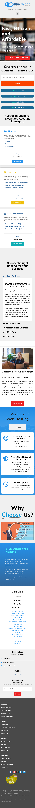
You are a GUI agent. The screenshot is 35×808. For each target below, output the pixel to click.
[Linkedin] (20, 772)
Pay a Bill (3, 761)
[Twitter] (24, 772)
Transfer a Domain (6, 710)
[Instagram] (17, 772)
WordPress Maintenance (8, 727)
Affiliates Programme (7, 764)
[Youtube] (14, 772)
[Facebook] (10, 772)
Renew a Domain (5, 713)
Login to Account (6, 758)
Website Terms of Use (6, 801)
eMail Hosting (5, 733)
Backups (3, 744)
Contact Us (4, 767)
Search (17, 83)
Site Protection (5, 747)
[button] (17, 13)
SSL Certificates (5, 741)
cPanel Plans (4, 724)
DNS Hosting (5, 730)
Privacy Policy (27, 800)
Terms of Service (18, 800)
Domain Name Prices (7, 716)
